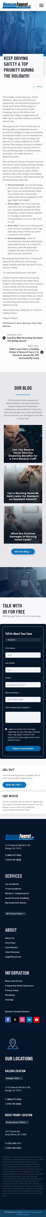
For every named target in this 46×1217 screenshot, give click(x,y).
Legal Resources (13, 956)
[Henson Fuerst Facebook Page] (8, 1019)
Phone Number (12, 692)
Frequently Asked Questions (19, 985)
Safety (39, 86)
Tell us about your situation (17, 707)
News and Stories (13, 981)
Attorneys (10, 942)
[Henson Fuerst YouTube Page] (36, 1019)
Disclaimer (10, 995)
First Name (10, 648)
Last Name (10, 663)
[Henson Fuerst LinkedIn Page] (29, 1019)
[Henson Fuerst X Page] (15, 1019)
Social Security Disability (17, 898)
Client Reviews (12, 952)
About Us (9, 938)
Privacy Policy (12, 990)
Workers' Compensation (17, 893)
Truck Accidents (13, 888)
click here (31, 272)
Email (7, 678)
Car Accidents (12, 884)
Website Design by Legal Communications (28, 1213)
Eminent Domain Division (17, 1011)
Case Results (11, 947)
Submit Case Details (23, 748)
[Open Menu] (41, 5)
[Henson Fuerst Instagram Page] (22, 1019)
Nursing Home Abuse (15, 902)
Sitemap (9, 999)
